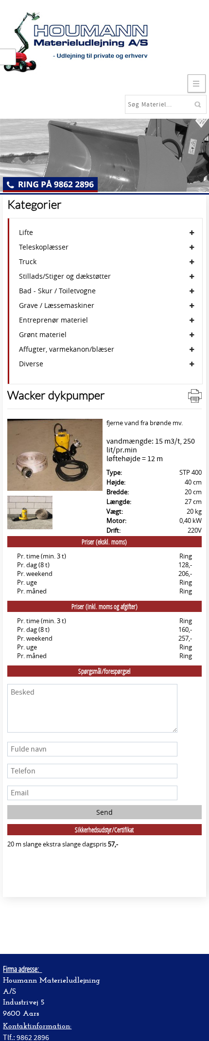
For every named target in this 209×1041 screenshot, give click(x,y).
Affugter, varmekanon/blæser (66, 349)
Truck (27, 261)
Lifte (26, 232)
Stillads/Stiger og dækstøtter (65, 276)
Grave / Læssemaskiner (56, 305)
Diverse (31, 363)
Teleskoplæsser (44, 247)
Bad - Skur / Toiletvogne (57, 291)
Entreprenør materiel (53, 320)
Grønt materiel (43, 334)
